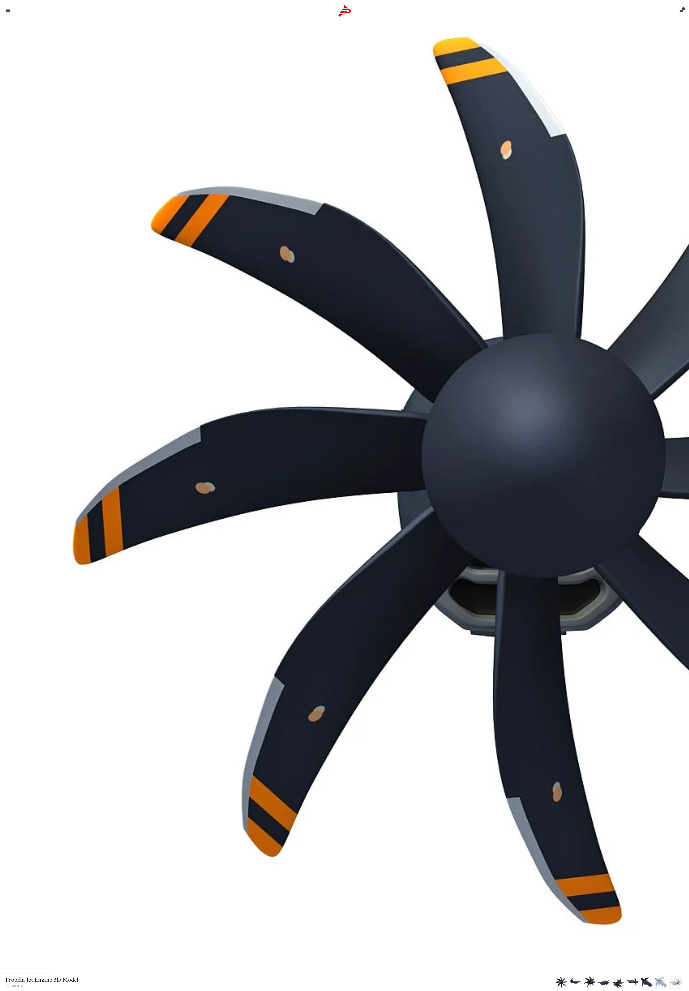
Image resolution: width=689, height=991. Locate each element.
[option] (560, 982)
